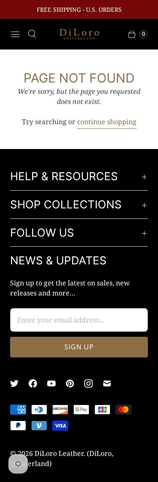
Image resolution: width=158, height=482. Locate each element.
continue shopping (107, 121)
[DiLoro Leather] (79, 34)
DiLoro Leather (59, 453)
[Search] (32, 34)
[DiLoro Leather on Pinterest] (75, 383)
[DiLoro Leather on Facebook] (38, 383)
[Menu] (15, 34)
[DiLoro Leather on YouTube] (56, 383)
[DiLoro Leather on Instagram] (93, 383)
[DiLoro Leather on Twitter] (19, 383)
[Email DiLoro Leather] (112, 383)
